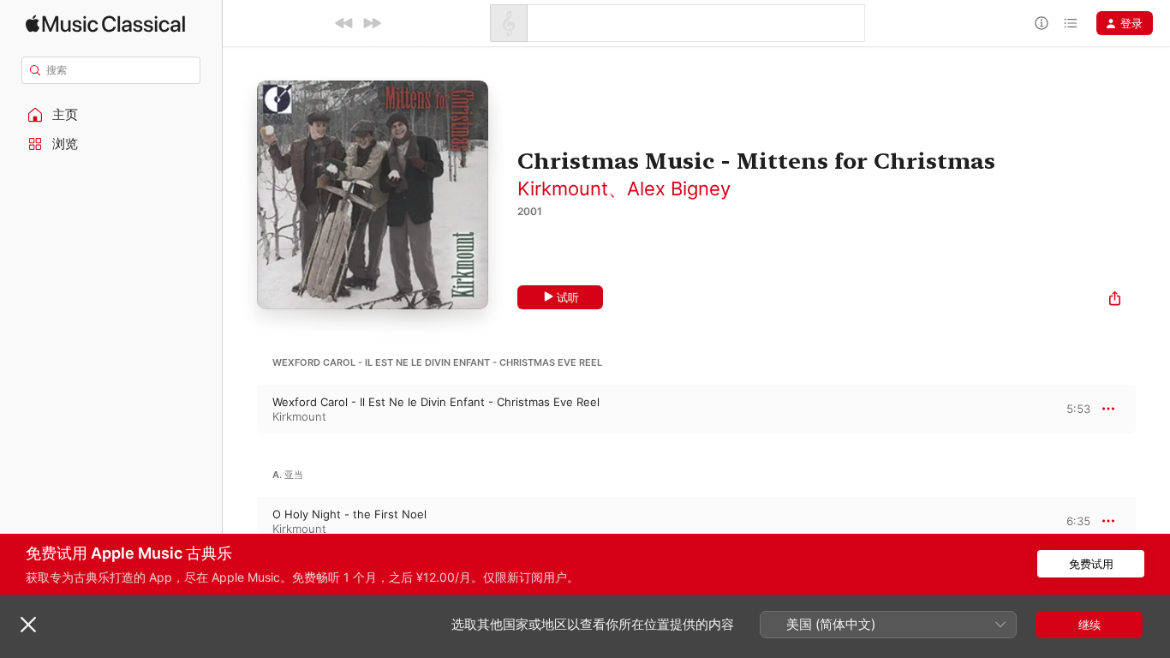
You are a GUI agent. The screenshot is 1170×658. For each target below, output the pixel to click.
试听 (568, 297)
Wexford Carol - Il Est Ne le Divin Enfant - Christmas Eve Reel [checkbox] (436, 402)
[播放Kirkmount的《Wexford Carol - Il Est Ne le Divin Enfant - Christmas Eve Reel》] (240, 409)
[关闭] (28, 624)
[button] (111, 115)
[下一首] (371, 23)
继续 (1089, 624)
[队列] (1070, 23)
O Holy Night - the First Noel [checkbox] (349, 514)
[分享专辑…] (1114, 300)
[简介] (1041, 23)
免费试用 (1091, 564)
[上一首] (344, 23)
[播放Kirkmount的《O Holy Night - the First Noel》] (240, 521)
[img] (105, 23)
